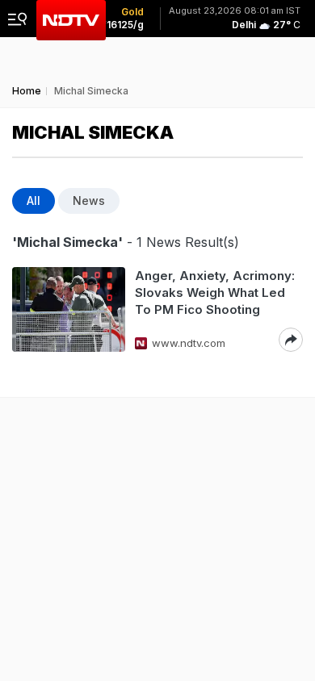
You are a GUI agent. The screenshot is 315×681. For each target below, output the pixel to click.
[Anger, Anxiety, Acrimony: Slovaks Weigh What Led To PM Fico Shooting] (68, 309)
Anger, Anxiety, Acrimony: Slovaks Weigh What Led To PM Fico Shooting (215, 292)
